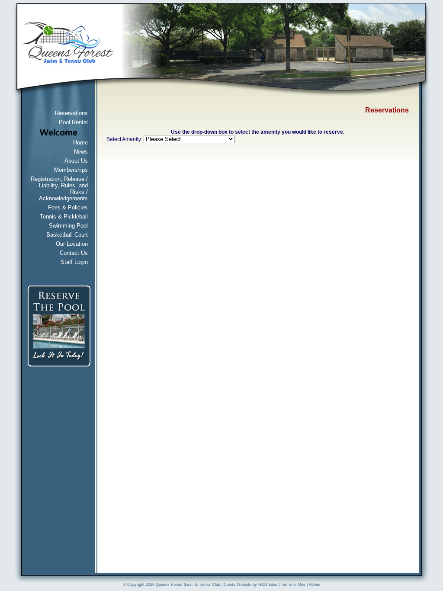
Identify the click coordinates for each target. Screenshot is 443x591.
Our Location (72, 244)
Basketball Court (67, 234)
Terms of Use (293, 584)
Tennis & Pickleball (64, 216)
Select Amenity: (124, 139)
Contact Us (74, 253)
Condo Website (237, 584)
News (81, 151)
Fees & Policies (68, 207)
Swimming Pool (68, 225)
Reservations (71, 113)
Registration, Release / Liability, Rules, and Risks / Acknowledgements (59, 189)
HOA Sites (267, 584)
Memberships (71, 170)
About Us (76, 160)
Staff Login (74, 262)
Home (80, 142)
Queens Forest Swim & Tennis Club (188, 584)
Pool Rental (73, 122)
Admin (314, 584)
